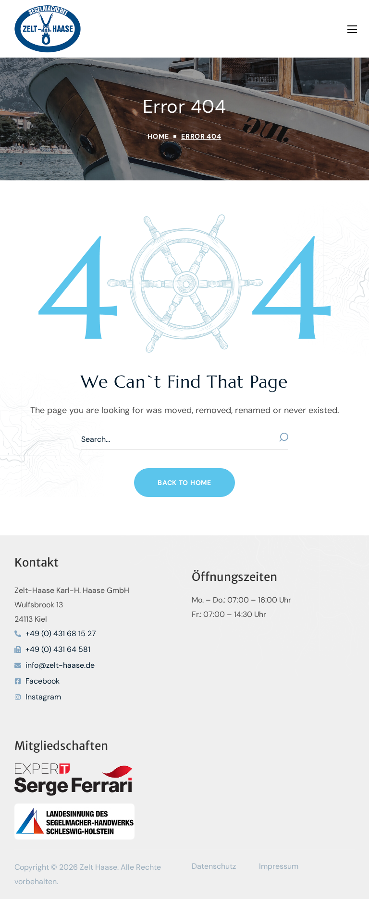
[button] (184, 482)
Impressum (278, 866)
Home (158, 136)
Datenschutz (214, 866)
